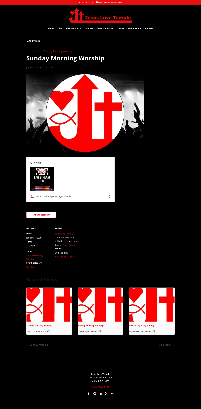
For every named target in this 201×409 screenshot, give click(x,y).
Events (120, 28)
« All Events (33, 41)
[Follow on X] (106, 393)
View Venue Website (64, 256)
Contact (149, 28)
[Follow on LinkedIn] (100, 393)
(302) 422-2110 (87, 2)
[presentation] (49, 305)
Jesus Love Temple (64, 233)
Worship (30, 267)
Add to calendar (42, 214)
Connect (89, 28)
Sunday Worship (38, 344)
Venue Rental (134, 28)
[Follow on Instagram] (94, 393)
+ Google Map (68, 245)
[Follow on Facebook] (88, 393)
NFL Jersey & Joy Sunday (141, 325)
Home (51, 28)
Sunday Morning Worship (39, 325)
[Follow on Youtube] (112, 393)
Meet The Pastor (105, 28)
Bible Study (165, 344)
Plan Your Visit (73, 28)
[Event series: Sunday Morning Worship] (48, 331)
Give (60, 28)
